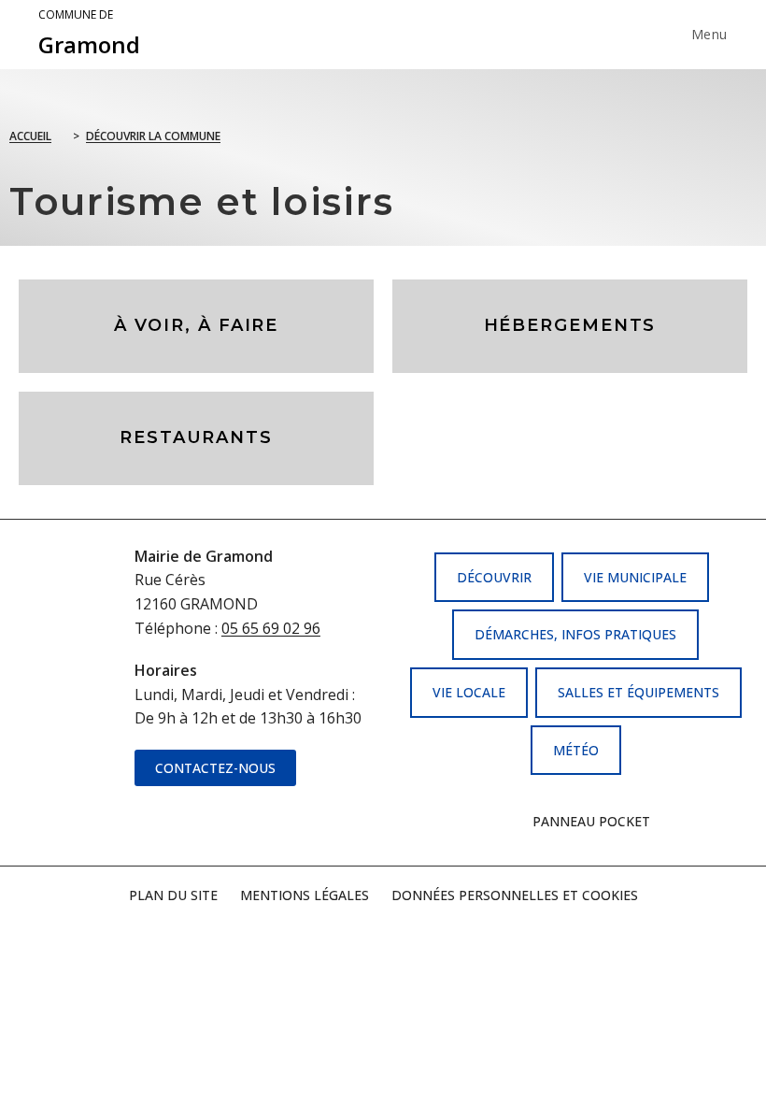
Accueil (30, 136)
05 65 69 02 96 (270, 628)
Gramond (89, 34)
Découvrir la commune (153, 136)
